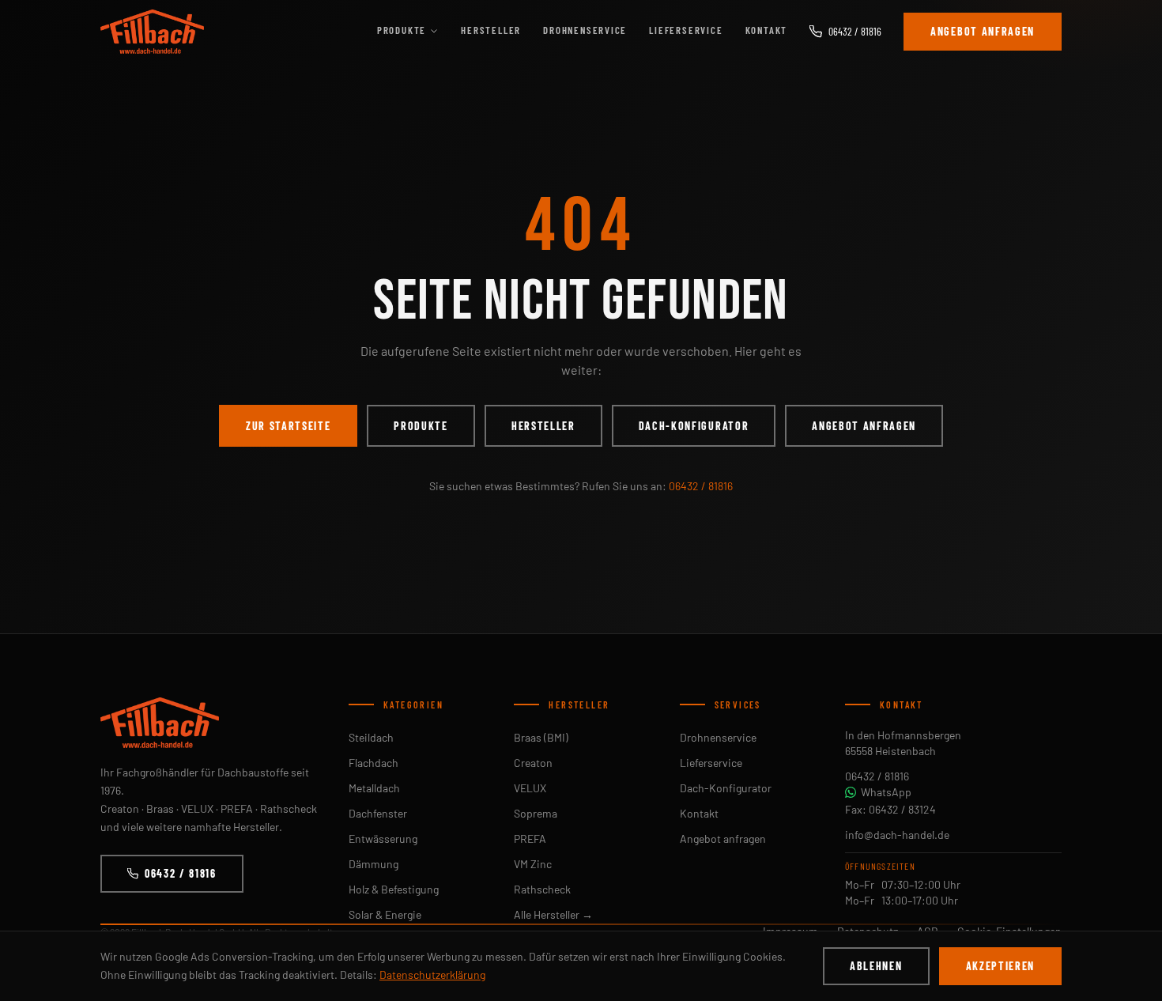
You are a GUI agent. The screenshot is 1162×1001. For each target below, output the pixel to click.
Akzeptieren (1000, 966)
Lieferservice (685, 30)
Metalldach (374, 788)
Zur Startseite (288, 426)
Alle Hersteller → (553, 914)
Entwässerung (383, 838)
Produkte (401, 30)
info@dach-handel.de (897, 834)
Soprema (535, 813)
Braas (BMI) (541, 737)
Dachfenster (378, 813)
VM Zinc (533, 864)
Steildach (371, 737)
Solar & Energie (385, 914)
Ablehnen (876, 966)
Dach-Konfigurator (694, 426)
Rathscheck (542, 889)
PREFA (530, 838)
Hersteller (491, 30)
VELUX (530, 788)
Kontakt (766, 30)
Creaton (533, 762)
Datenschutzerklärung (432, 974)
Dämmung (373, 864)
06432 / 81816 (854, 31)
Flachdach (373, 762)
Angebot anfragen (982, 31)
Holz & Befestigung (394, 889)
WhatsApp (886, 792)
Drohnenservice (585, 30)
